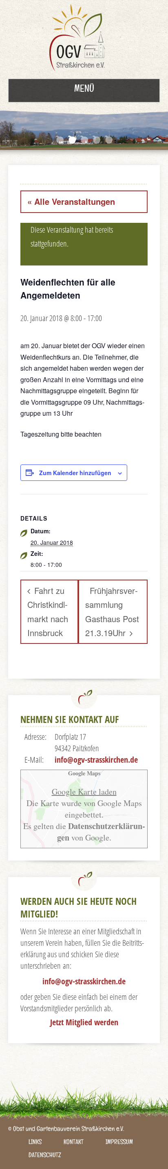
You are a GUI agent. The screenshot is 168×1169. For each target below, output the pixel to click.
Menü (84, 90)
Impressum (119, 1143)
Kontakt (74, 1143)
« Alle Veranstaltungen (71, 201)
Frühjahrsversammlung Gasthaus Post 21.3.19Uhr (112, 611)
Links (35, 1143)
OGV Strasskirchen (79, 39)
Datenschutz (45, 1156)
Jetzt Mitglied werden (84, 1022)
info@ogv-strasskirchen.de (96, 759)
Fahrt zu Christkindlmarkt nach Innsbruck (47, 611)
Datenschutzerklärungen (101, 831)
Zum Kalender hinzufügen (75, 473)
